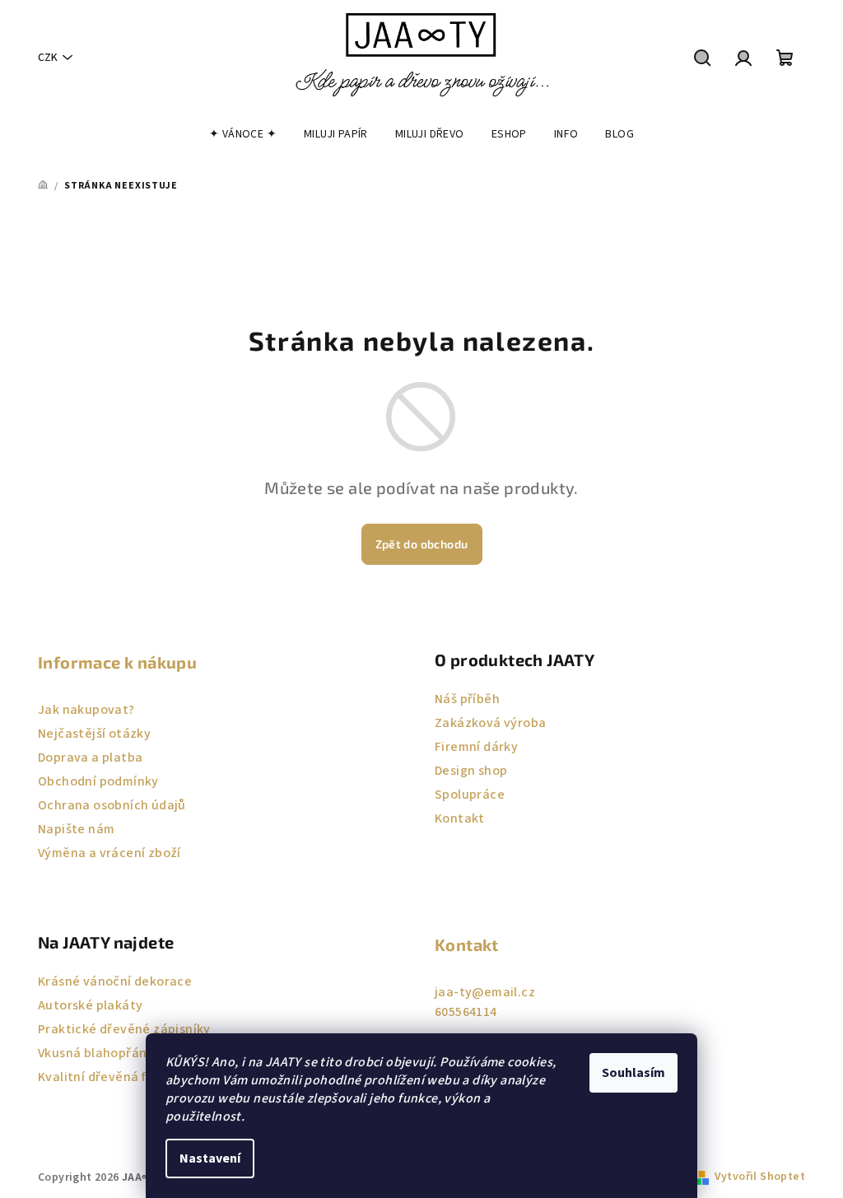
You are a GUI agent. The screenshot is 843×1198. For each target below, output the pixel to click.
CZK (48, 57)
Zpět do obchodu (421, 544)
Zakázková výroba (490, 723)
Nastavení (209, 1158)
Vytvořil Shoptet (760, 1176)
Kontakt (460, 818)
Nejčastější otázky (94, 734)
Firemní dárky (476, 747)
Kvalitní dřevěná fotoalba (115, 1077)
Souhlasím (633, 1073)
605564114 (466, 1012)
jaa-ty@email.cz (485, 992)
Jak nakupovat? (86, 710)
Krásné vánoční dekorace (115, 981)
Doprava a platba (90, 757)
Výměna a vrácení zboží (109, 853)
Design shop (471, 771)
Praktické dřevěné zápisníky (124, 1029)
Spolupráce (470, 794)
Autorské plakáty (90, 1005)
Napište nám (76, 829)
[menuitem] (243, 134)
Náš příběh (467, 699)
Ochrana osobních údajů (112, 805)
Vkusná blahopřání (94, 1053)
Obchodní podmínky (98, 781)
